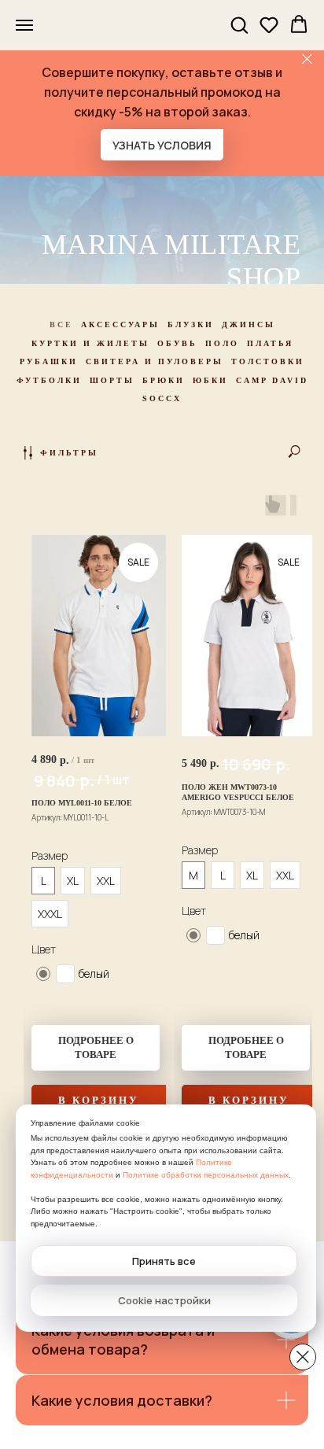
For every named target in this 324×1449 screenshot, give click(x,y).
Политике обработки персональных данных (206, 1175)
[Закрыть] (307, 59)
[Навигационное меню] (24, 25)
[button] (239, 24)
